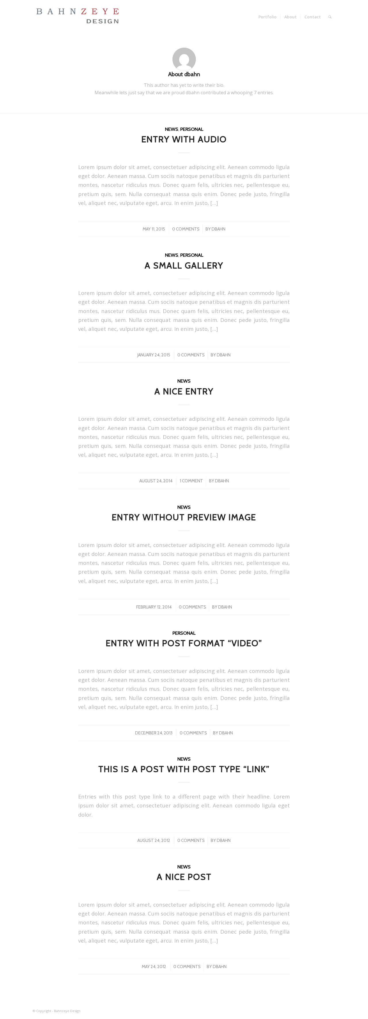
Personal (191, 129)
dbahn (218, 229)
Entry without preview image (184, 517)
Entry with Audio (184, 139)
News (171, 129)
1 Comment (191, 480)
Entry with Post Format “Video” (184, 643)
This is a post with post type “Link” (184, 769)
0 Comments (186, 229)
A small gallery (184, 265)
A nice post (184, 877)
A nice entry (184, 391)
